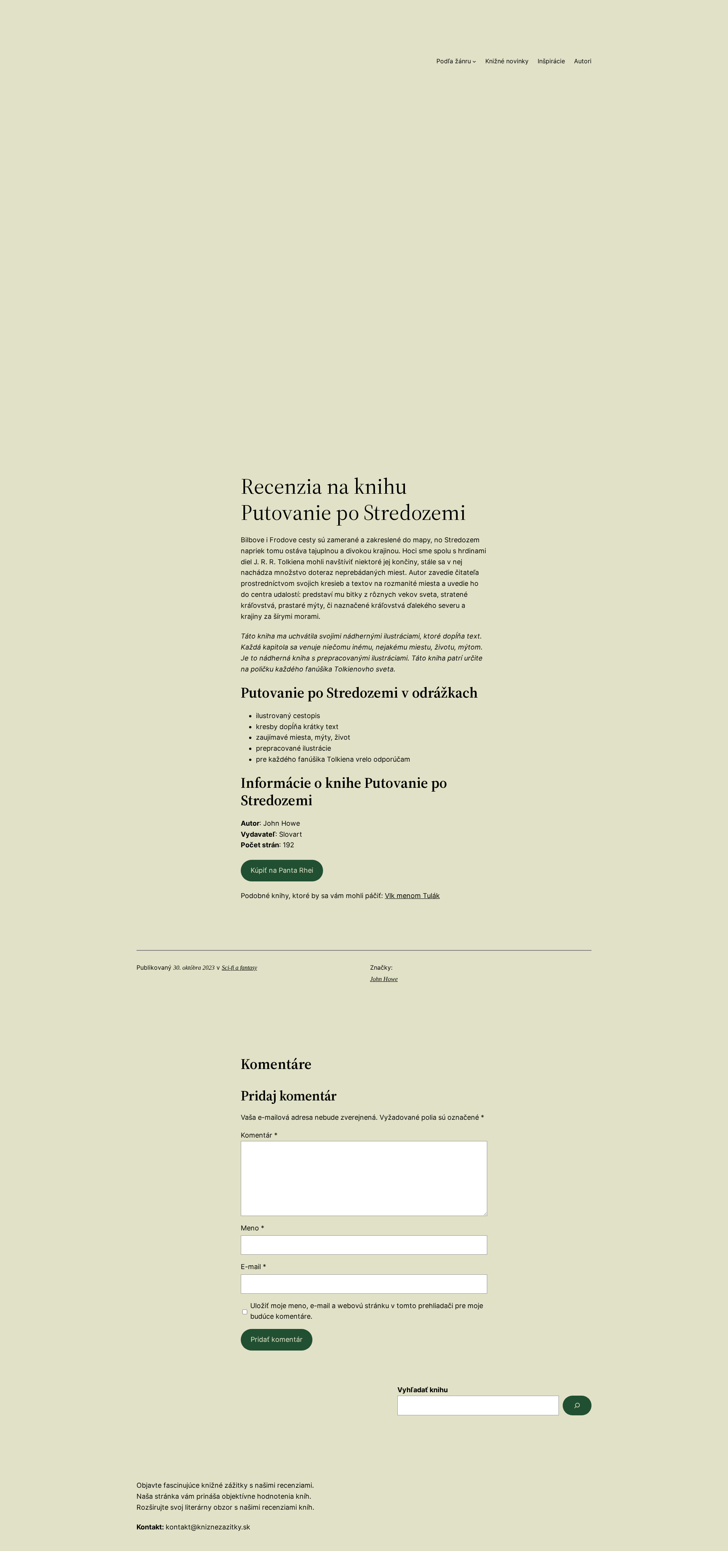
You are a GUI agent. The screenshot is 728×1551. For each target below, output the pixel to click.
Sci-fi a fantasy (239, 967)
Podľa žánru (453, 61)
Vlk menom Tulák (412, 896)
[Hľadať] (577, 1405)
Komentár (259, 1135)
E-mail (253, 1267)
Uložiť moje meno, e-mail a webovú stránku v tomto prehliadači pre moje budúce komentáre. (366, 1311)
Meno (252, 1228)
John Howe (384, 979)
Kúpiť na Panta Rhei (282, 870)
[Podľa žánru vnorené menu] (474, 61)
